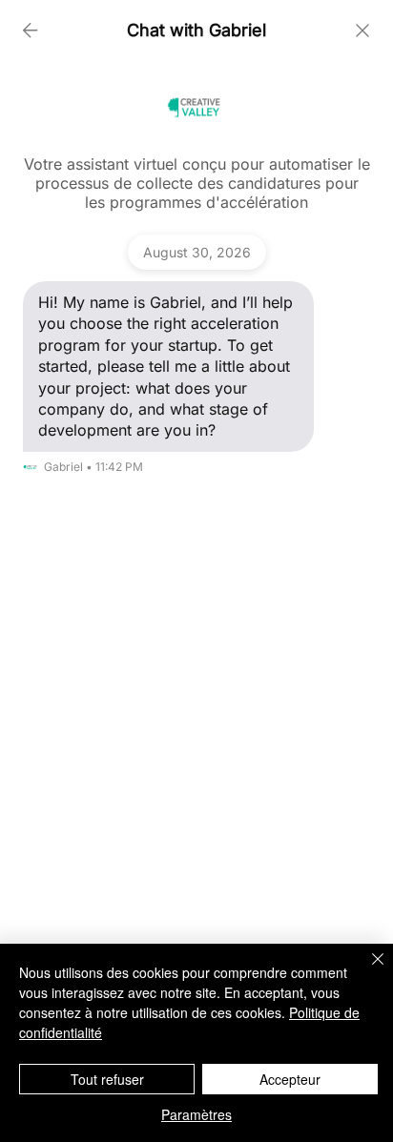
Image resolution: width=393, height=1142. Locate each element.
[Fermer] (366, 970)
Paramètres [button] (196, 1114)
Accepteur (290, 1079)
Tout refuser (107, 1079)
